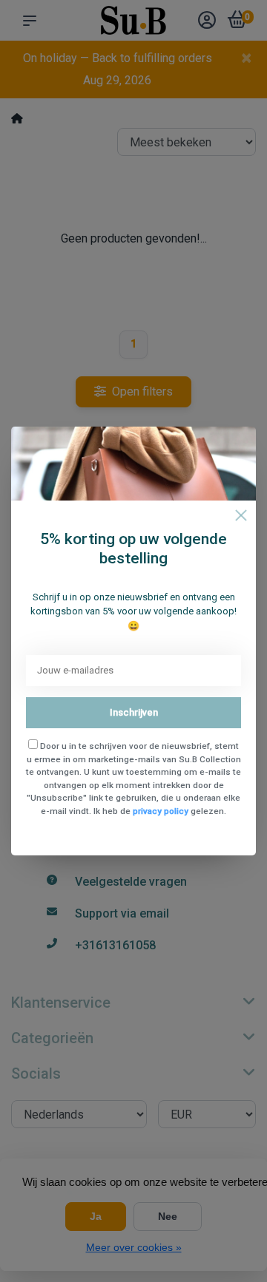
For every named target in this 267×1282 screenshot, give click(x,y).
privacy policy (160, 811)
